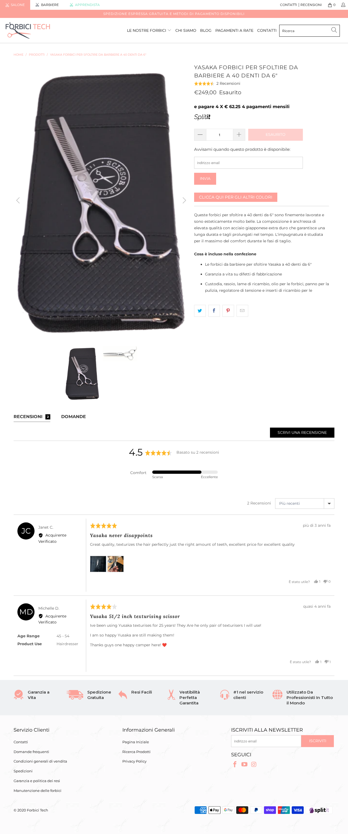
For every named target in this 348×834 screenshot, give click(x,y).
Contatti (21, 742)
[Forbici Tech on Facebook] (235, 764)
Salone (18, 5)
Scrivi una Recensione (302, 432)
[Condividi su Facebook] (214, 311)
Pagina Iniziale (135, 742)
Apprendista (87, 5)
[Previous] (18, 200)
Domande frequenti (31, 752)
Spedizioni (23, 771)
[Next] (183, 200)
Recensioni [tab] (31, 416)
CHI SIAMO (185, 30)
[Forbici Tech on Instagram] (254, 764)
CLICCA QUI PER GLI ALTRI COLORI (235, 197)
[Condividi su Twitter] (200, 311)
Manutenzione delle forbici (37, 790)
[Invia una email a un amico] (242, 311)
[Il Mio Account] (343, 5)
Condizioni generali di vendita (40, 761)
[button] (217, 83)
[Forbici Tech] (30, 30)
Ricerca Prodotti (136, 752)
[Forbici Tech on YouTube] (245, 764)
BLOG (206, 30)
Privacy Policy (134, 761)
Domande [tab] (73, 416)
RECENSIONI (311, 5)
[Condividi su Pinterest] (228, 311)
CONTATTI (288, 5)
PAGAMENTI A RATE (234, 30)
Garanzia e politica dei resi (37, 781)
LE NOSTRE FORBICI (147, 30)
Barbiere (50, 5)
